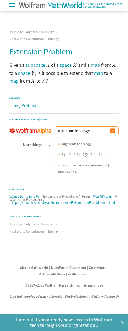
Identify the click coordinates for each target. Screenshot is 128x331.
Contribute (97, 267)
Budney (53, 39)
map (95, 65)
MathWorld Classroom (68, 267)
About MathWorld (34, 267)
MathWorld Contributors (27, 39)
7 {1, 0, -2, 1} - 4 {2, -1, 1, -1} (82, 154)
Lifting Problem (23, 105)
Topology (16, 32)
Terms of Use (93, 285)
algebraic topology (77, 144)
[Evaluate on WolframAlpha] (112, 131)
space (66, 65)
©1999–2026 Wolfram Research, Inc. (52, 285)
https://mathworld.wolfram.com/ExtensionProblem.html (62, 202)
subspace (35, 65)
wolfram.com (78, 274)
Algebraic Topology (40, 32)
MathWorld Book (52, 274)
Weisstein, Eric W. (24, 196)
